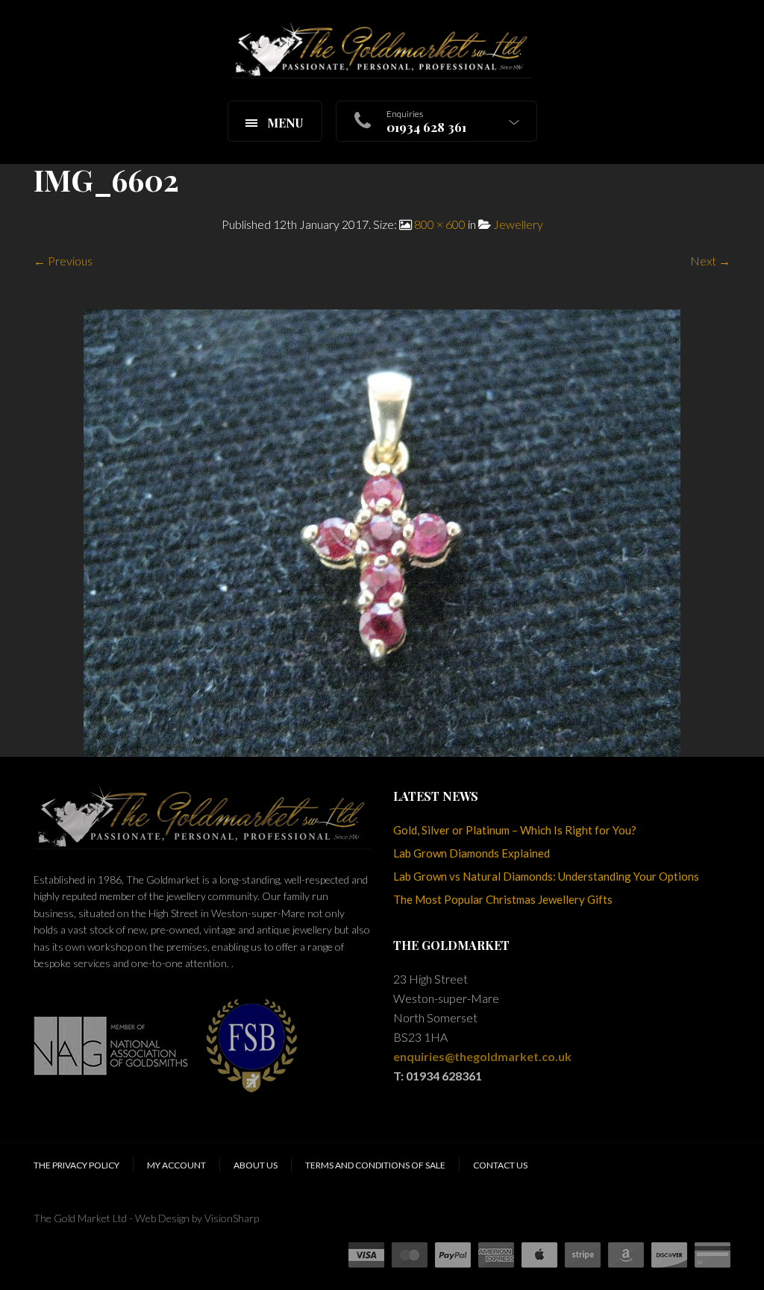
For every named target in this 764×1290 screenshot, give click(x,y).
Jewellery (518, 224)
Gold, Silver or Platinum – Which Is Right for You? (514, 830)
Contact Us (500, 1165)
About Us (256, 1165)
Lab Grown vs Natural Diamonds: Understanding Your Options (546, 876)
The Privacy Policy (76, 1165)
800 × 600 (440, 224)
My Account (176, 1165)
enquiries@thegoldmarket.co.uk (482, 1056)
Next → (710, 261)
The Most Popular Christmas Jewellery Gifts (503, 899)
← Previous (63, 261)
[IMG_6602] (382, 531)
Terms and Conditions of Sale (375, 1165)
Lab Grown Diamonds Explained (471, 853)
